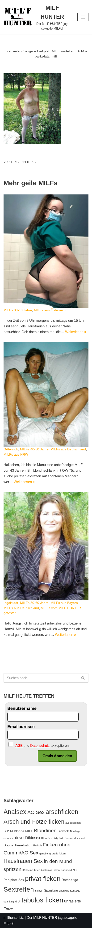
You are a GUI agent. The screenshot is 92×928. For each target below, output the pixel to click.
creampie (9, 838)
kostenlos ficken (50, 870)
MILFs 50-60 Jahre (34, 603)
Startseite (12, 51)
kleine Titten (33, 870)
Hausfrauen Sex (23, 861)
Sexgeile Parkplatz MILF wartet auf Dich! (53, 51)
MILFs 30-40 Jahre (18, 310)
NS (74, 870)
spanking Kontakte (69, 890)
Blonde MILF (23, 831)
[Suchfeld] (83, 678)
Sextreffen (19, 889)
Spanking (51, 890)
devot (19, 838)
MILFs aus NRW (16, 454)
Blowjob (63, 831)
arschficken (62, 811)
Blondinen (45, 830)
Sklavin (39, 890)
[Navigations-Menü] (82, 17)
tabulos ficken (42, 900)
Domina (69, 838)
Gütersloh (11, 449)
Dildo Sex (46, 838)
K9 (23, 870)
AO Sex (36, 812)
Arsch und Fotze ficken (34, 821)
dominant (79, 838)
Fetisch (37, 845)
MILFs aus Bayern (64, 603)
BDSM (8, 831)
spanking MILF (12, 901)
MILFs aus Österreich (50, 310)
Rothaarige (70, 880)
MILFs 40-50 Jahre (34, 449)
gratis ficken (59, 853)
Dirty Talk (58, 838)
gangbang (45, 853)
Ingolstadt (11, 603)
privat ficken (43, 878)
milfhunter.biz (14, 917)
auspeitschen (73, 822)
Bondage (75, 831)
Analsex (15, 811)
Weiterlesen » (75, 332)
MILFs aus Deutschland (68, 449)
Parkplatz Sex (14, 880)
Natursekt (66, 870)
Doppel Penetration (18, 845)
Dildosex (32, 838)
